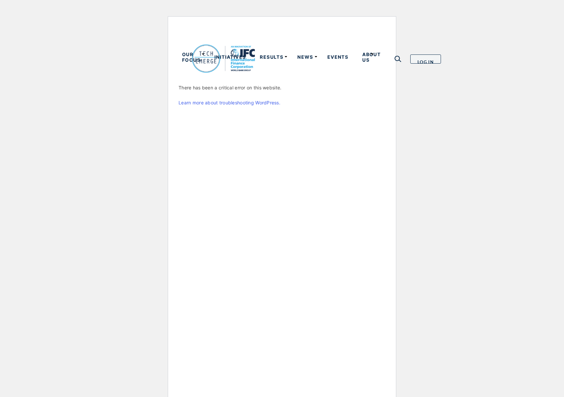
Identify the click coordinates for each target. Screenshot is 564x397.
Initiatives (230, 57)
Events (337, 57)
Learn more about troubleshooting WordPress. (229, 102)
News (305, 57)
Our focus (191, 57)
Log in (425, 61)
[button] (398, 59)
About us (371, 57)
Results (271, 57)
